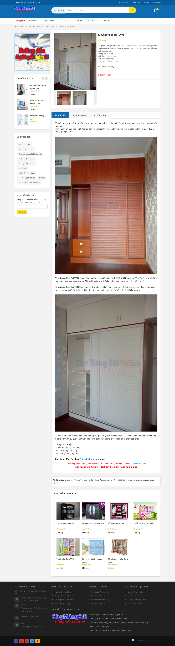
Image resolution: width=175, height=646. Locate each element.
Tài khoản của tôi (124, 2)
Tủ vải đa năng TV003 (116, 523)
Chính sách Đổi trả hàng (100, 599)
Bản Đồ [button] (106, 21)
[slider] (102, 40)
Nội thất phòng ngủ (89, 459)
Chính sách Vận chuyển (100, 592)
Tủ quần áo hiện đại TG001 (93, 523)
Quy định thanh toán (135, 592)
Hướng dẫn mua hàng (63, 592)
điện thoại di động (26, 149)
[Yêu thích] (66, 505)
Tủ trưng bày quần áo (65, 523)
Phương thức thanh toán (64, 599)
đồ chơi (42, 177)
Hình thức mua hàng (62, 603)
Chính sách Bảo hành (99, 596)
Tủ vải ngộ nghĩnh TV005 (143, 523)
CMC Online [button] (49, 21)
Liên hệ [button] (79, 21)
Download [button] (92, 21)
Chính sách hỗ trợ (98, 603)
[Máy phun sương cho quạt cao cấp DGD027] (22, 119)
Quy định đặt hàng (134, 596)
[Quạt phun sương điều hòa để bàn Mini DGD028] (22, 104)
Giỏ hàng (146, 2)
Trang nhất (20, 21)
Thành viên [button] (65, 21)
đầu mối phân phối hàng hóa (30, 154)
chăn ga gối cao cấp (27, 163)
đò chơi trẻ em (24, 144)
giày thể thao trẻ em (27, 173)
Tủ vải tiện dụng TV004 (65, 559)
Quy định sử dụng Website (137, 599)
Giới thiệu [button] (33, 21)
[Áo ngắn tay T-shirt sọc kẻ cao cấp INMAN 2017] (22, 89)
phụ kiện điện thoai (26, 158)
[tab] (60, 115)
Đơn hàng (136, 2)
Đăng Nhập (156, 2)
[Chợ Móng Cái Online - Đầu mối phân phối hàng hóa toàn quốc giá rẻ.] (24, 9)
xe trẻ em (22, 168)
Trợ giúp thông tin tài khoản (65, 596)
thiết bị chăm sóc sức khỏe (29, 182)
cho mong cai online (27, 177)
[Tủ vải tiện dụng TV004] (66, 541)
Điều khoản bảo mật (135, 603)
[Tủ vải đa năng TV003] (117, 505)
